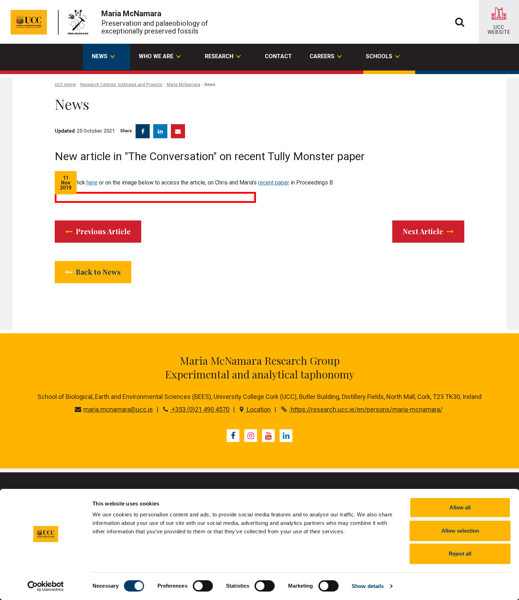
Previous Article (102, 231)
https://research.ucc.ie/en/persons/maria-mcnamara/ (365, 409)
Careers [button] (322, 56)
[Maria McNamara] (80, 22)
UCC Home (65, 84)
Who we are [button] (156, 56)
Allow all (460, 507)
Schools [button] (379, 56)
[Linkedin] (286, 435)
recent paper (273, 182)
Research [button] (219, 56)
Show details (368, 586)
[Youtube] (268, 435)
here (91, 182)
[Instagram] (250, 435)
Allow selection (460, 531)
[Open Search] (460, 22)
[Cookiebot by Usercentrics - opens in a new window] (46, 586)
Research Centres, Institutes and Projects (121, 84)
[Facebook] (233, 435)
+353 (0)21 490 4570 (199, 409)
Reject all (460, 554)
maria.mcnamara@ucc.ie (118, 409)
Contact (278, 56)
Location (258, 409)
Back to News (97, 272)
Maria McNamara (183, 84)
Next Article (424, 231)
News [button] (99, 56)
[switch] (203, 586)
